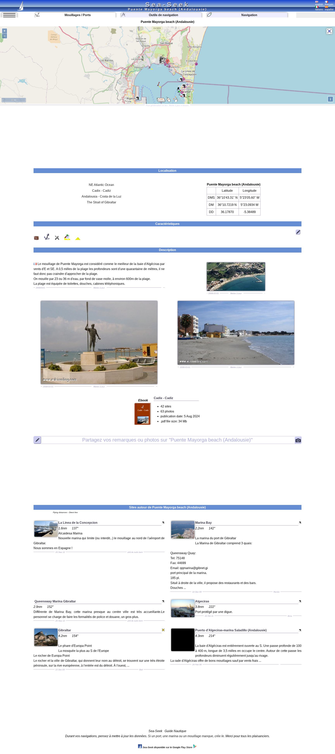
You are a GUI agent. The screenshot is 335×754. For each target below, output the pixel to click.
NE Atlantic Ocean (101, 184)
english (319, 4)
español (329, 9)
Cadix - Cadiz (101, 190)
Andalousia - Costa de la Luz (101, 196)
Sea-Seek (167, 4)
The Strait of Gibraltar (101, 202)
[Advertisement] (167, 135)
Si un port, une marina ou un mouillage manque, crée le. (186, 736)
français (329, 4)
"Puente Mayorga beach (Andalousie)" (167, 440)
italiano (319, 9)
